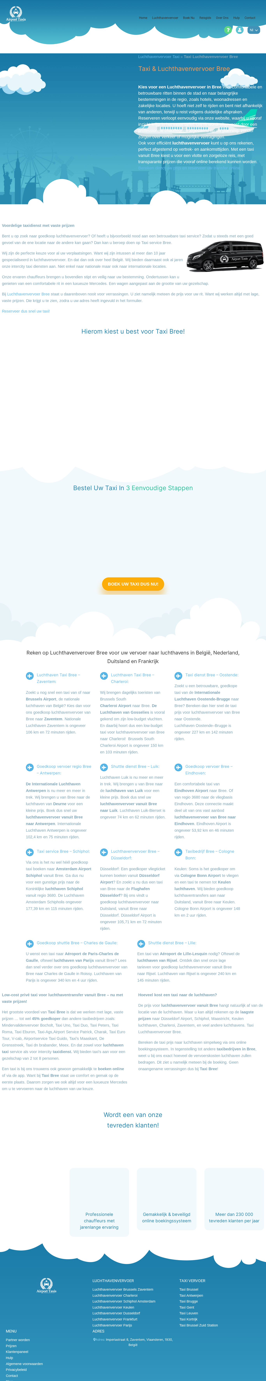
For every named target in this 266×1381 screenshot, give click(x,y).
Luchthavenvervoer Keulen (113, 1307)
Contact (12, 1375)
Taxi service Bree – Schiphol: (63, 851)
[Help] (228, 30)
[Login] (240, 30)
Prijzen (11, 1346)
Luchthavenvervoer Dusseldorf (116, 1313)
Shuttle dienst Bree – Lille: (172, 943)
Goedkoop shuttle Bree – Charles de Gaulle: (77, 943)
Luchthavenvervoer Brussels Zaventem (122, 1289)
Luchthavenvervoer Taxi (158, 57)
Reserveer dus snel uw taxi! (26, 311)
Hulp (9, 1358)
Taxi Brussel (188, 1289)
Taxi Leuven (188, 1313)
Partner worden (18, 1340)
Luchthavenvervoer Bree (28, 294)
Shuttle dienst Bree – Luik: (135, 766)
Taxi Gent (186, 1307)
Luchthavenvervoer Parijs (112, 1325)
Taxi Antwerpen (191, 1295)
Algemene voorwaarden (24, 1364)
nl (251, 30)
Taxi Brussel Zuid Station (198, 1325)
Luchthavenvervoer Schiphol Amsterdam (123, 1301)
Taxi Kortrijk (188, 1319)
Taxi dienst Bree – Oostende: (212, 675)
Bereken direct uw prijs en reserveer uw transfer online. (189, 168)
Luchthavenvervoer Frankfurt (114, 1319)
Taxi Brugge (188, 1301)
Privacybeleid (16, 1370)
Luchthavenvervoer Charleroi (114, 1295)
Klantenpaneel (17, 1352)
